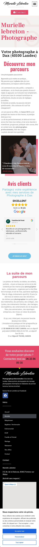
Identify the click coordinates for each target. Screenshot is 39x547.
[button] (34, 3)
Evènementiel (9, 429)
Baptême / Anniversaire (12, 424)
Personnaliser (19, 537)
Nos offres (8, 450)
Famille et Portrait (10, 437)
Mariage (7, 441)
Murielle (7, 416)
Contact (7, 454)
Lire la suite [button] (10, 238)
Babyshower (9, 420)
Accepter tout (19, 531)
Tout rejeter (19, 542)
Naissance (8, 445)
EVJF (6, 433)
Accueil (7, 412)
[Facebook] (5, 395)
